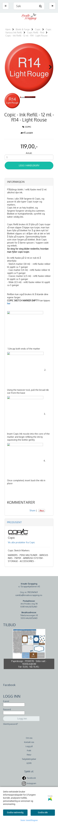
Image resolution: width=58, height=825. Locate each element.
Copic (38, 29)
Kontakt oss (29, 742)
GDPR (29, 763)
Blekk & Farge (23, 29)
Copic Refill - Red (35, 32)
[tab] (29, 182)
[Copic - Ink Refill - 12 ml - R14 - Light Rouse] (29, 67)
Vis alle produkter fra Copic (21, 542)
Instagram (31, 783)
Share (32, 510)
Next (49, 67)
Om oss (29, 738)
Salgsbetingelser (29, 759)
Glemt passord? (10, 724)
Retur (29, 755)
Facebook (31, 778)
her (8, 303)
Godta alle (43, 812)
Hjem (8, 29)
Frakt (29, 750)
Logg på (29, 746)
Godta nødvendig (15, 812)
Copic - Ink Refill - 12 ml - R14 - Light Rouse (26, 35)
